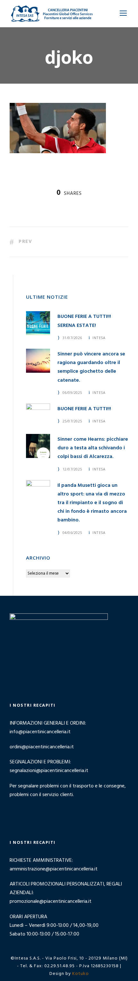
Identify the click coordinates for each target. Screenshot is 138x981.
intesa (98, 337)
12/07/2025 (72, 469)
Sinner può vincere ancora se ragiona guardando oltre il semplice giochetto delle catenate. (91, 367)
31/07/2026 (72, 337)
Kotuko (80, 973)
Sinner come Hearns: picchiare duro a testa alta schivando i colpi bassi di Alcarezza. (92, 448)
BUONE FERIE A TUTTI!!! (84, 409)
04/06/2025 (72, 532)
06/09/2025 (72, 392)
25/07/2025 (72, 421)
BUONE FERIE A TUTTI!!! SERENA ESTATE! (84, 320)
